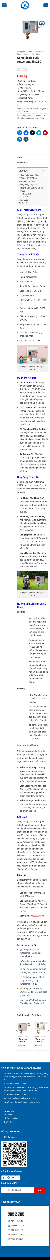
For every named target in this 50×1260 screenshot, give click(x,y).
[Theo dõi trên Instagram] (8, 1177)
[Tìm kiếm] (45, 5)
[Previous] (17, 1036)
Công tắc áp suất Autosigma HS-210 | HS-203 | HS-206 (40, 1040)
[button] (4, 5)
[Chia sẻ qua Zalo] (26, 132)
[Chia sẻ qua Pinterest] (45, 132)
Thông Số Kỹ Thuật (28, 178)
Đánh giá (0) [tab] (22, 162)
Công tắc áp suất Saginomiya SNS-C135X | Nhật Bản (23, 1040)
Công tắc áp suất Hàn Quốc (28, 54)
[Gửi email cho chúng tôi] (18, 1177)
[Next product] (19, 70)
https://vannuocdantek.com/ (27, 1102)
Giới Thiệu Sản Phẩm (29, 175)
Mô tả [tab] (20, 157)
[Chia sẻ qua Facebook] (19, 132)
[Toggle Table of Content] (42, 171)
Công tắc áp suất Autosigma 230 (33, 115)
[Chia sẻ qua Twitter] (32, 132)
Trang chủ (21, 52)
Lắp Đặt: (28, 194)
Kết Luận (24, 200)
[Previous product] (25, 70)
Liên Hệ (23, 203)
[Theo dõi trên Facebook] (3, 1177)
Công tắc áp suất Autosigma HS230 (30, 118)
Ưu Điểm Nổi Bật (27, 181)
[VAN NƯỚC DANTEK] (25, 5)
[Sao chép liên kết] (26, 139)
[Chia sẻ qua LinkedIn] (19, 139)
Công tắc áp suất (35, 52)
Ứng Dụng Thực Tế (28, 184)
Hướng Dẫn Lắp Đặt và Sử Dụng (31, 189)
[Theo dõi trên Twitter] (13, 1177)
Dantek (30, 896)
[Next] (47, 1036)
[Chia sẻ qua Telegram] (38, 132)
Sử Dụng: (28, 197)
